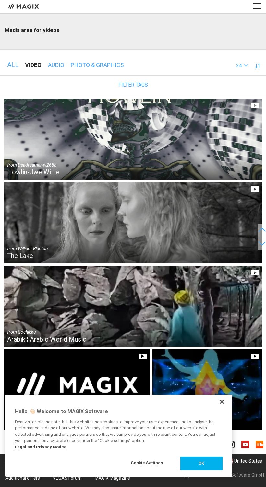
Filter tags (133, 85)
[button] (242, 66)
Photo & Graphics (97, 65)
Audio (56, 65)
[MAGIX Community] (24, 6)
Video (33, 65)
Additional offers (22, 478)
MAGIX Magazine (112, 478)
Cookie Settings (147, 462)
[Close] (222, 402)
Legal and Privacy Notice (40, 447)
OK (201, 463)
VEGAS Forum (67, 478)
